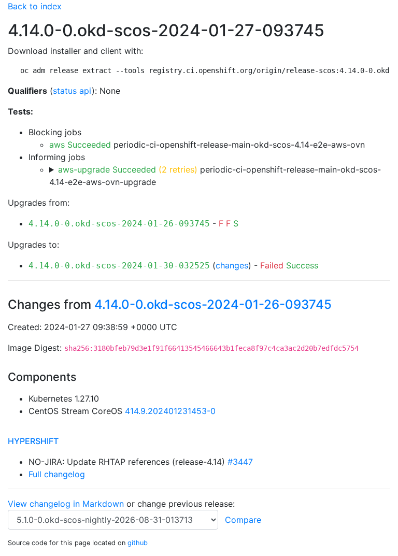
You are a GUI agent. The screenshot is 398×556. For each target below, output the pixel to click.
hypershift (33, 441)
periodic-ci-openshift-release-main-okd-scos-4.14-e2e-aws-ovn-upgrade (215, 175)
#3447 (240, 462)
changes (232, 265)
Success (302, 265)
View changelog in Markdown (66, 503)
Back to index (35, 6)
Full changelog (57, 474)
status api (72, 90)
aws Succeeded (80, 144)
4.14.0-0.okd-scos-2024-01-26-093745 (119, 224)
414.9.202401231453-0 (170, 411)
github (137, 543)
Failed (271, 265)
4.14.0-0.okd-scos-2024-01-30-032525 (119, 265)
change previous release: (187, 503)
